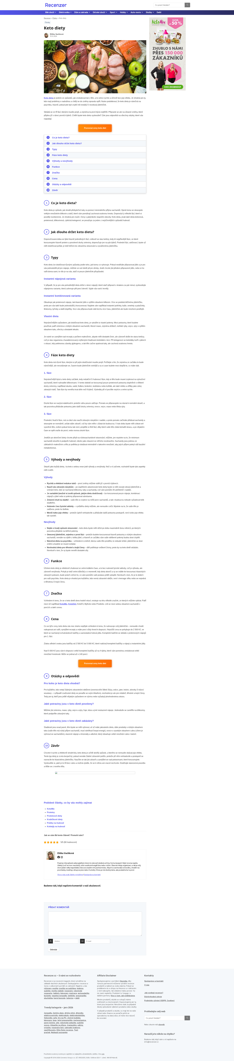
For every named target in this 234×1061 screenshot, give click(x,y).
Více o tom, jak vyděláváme (123, 996)
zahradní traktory (72, 1028)
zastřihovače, (50, 1030)
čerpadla (48, 1013)
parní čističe (49, 1023)
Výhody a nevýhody (62, 161)
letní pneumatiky (65, 1020)
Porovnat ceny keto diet (95, 128)
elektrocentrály (51, 1015)
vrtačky (47, 1028)
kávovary (48, 1020)
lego (55, 1020)
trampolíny (72, 1025)
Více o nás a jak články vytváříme (70, 875)
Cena (54, 178)
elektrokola (64, 1015)
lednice (80, 988)
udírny (80, 1025)
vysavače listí (58, 1028)
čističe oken (58, 1013)
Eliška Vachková (56, 34)
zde (103, 1054)
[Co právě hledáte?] (187, 5)
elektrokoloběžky (77, 1015)
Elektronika (64, 12)
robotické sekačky (68, 1023)
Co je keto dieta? (61, 137)
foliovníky (48, 1018)
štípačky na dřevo (58, 1025)
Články (54, 18)
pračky (55, 988)
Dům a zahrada (81, 12)
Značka (56, 172)
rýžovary (48, 988)
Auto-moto (136, 12)
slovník (161, 1024)
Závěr (55, 190)
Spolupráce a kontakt (92, 875)
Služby (149, 12)
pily (57, 1023)
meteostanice (79, 1020)
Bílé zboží (49, 12)
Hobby (123, 12)
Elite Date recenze (65, 1030)
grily (55, 1018)
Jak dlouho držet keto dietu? (67, 143)
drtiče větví (70, 1013)
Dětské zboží (99, 12)
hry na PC (62, 1018)
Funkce (56, 167)
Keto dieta (48, 98)
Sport (112, 12)
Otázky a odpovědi (61, 184)
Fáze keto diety (60, 155)
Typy (54, 149)
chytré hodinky (73, 1018)
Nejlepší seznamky (59, 1032)
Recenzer (47, 18)
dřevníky (79, 1013)
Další (159, 12)
